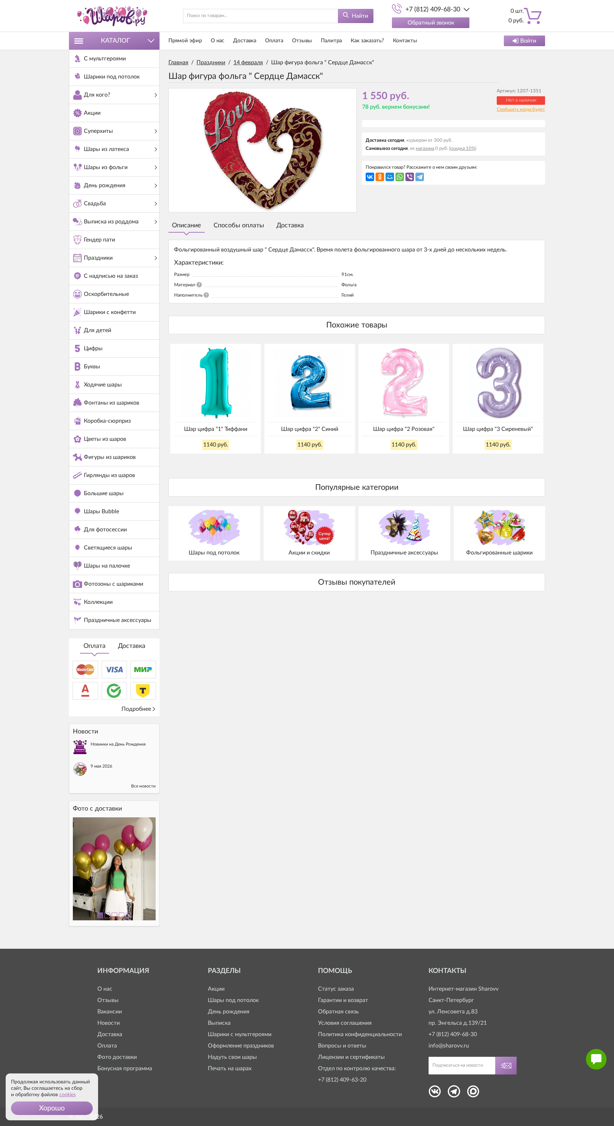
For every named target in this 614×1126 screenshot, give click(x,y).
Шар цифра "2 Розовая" (404, 429)
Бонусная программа (124, 1068)
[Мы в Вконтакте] (435, 1093)
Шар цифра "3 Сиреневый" (498, 429)
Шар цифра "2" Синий (309, 429)
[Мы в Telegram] (454, 1093)
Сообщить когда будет (521, 109)
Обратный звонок (431, 23)
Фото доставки (117, 1057)
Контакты (405, 40)
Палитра (331, 40)
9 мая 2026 (101, 766)
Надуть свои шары (232, 1057)
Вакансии (109, 1011)
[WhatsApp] (399, 177)
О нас (217, 40)
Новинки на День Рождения (118, 744)
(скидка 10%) (462, 148)
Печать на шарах (230, 1068)
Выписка (219, 1023)
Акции (216, 989)
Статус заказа (336, 989)
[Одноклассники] (380, 177)
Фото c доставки (97, 809)
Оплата (95, 646)
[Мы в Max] (473, 1093)
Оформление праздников (241, 1046)
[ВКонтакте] (370, 177)
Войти (528, 41)
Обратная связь (338, 1011)
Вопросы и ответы (342, 1046)
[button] (52, 1108)
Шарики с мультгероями (239, 1034)
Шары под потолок (233, 1000)
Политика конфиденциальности (360, 1034)
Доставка (131, 646)
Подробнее (136, 709)
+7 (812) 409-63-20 (342, 1080)
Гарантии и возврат (343, 1000)
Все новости (143, 786)
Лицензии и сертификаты (351, 1057)
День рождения (228, 1011)
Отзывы (302, 40)
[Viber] (409, 177)
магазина (425, 148)
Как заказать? (367, 40)
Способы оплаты (239, 225)
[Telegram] (419, 177)
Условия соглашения (345, 1023)
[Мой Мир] (390, 177)
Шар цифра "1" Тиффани (215, 429)
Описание (186, 225)
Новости (108, 1023)
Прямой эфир (185, 40)
